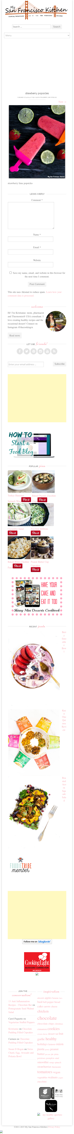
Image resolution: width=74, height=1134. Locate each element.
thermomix (56, 1066)
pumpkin (50, 1058)
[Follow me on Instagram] (40, 351)
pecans (47, 1054)
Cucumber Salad (16, 528)
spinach (58, 1062)
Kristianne (13, 1028)
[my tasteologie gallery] (51, 1111)
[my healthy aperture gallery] (51, 1118)
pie (52, 1054)
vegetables (42, 1077)
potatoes (41, 1058)
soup (51, 1062)
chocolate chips (45, 1023)
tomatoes (44, 1071)
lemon (51, 1044)
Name (37, 234)
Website (37, 260)
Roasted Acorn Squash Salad (64, 789)
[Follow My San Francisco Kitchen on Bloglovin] (37, 943)
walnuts (53, 1077)
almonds (40, 998)
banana (55, 998)
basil (39, 1002)
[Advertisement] (37, 66)
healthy (51, 1038)
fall (56, 1033)
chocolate (47, 1017)
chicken (43, 1011)
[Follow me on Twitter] (27, 351)
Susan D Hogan (16, 1049)
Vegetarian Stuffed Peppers (21, 1022)
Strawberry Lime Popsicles (48, 97)
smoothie (43, 1062)
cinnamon (42, 1029)
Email (37, 247)
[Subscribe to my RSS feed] (54, 351)
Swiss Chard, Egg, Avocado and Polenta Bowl (21, 1052)
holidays (42, 1044)
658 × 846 (35, 97)
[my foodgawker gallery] (45, 1098)
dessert (51, 1033)
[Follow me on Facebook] (20, 351)
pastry (47, 1049)
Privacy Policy (54, 1126)
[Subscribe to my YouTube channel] (47, 351)
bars (60, 998)
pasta (40, 1049)
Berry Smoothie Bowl (64, 641)
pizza (56, 1054)
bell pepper (48, 1002)
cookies (53, 1028)
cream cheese (42, 1034)
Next (62, 101)
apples (48, 997)
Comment (37, 200)
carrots (47, 1006)
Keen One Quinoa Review (64, 720)
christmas (59, 1023)
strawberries (44, 1067)
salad (57, 1058)
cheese (54, 1006)
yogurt (60, 1077)
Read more (14, 335)
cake (40, 1006)
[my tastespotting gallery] (57, 1098)
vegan (56, 1072)
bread (57, 1002)
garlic (41, 1039)
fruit (61, 1034)
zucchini (41, 1081)
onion (60, 1044)
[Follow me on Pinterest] (33, 351)
